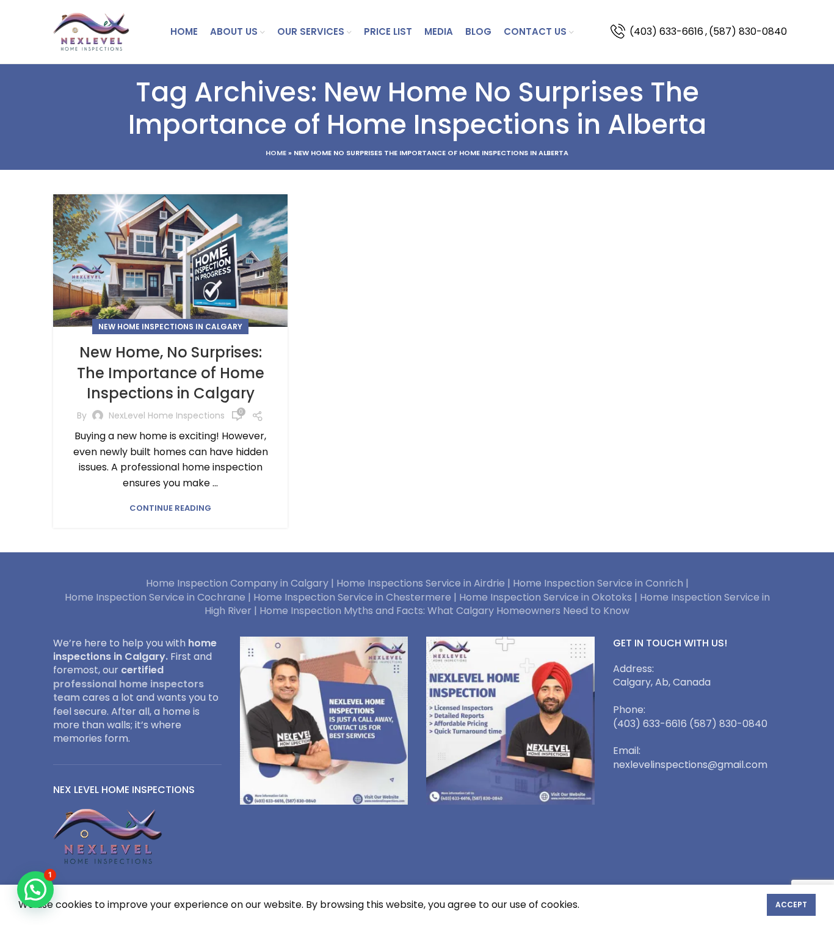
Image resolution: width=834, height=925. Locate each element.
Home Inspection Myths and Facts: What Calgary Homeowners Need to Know (444, 611)
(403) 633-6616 (666, 31)
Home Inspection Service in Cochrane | (159, 597)
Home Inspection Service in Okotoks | (549, 597)
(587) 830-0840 (748, 31)
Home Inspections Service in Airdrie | (424, 583)
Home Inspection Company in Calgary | (241, 583)
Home (276, 153)
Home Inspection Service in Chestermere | (356, 597)
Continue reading (170, 508)
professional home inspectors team (128, 690)
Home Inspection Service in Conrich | (601, 583)
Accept (791, 904)
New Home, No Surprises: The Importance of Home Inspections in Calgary (170, 372)
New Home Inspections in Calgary (170, 326)
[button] (35, 889)
